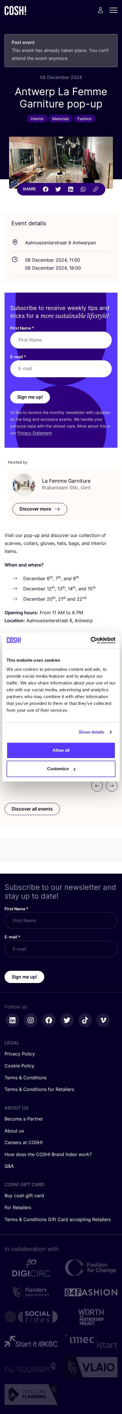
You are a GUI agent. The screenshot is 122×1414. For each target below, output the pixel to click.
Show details (91, 732)
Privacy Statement (34, 432)
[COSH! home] (15, 10)
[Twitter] (58, 189)
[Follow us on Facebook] (49, 1020)
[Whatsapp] (83, 189)
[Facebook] (45, 189)
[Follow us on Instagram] (30, 1020)
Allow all (61, 750)
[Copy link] (95, 189)
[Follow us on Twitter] (67, 1020)
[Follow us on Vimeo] (103, 1020)
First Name (22, 328)
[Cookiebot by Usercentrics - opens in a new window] (90, 640)
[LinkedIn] (70, 189)
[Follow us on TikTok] (85, 1020)
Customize (58, 768)
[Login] (100, 10)
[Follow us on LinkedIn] (12, 1020)
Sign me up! (30, 397)
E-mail (18, 356)
